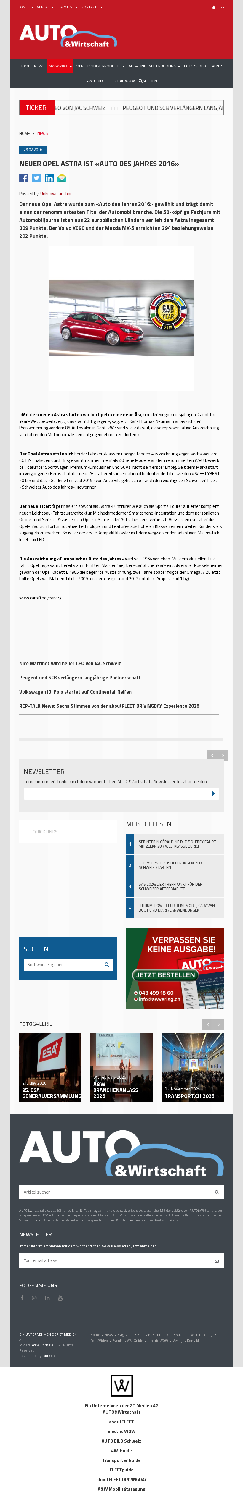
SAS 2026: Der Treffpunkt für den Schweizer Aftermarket (171, 886)
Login (221, 7)
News (110, 1334)
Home (96, 1334)
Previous (212, 755)
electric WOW (160, 1340)
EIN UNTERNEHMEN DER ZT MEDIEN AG (48, 1336)
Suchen (150, 81)
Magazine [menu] (125, 1334)
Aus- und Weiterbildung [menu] (194, 1334)
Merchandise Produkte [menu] (154, 1334)
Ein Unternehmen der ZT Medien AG (122, 1405)
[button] (60, 66)
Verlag (179, 1340)
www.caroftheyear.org (40, 597)
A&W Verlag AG (44, 1345)
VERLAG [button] (44, 7)
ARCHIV (66, 7)
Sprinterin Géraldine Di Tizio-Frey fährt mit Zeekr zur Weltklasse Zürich (177, 844)
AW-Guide (136, 1340)
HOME (23, 7)
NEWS (42, 133)
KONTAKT (89, 7)
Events (119, 1340)
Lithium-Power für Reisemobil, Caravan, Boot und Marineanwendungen (177, 908)
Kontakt (195, 1340)
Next (223, 755)
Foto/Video (100, 1340)
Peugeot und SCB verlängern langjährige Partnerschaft (143, 108)
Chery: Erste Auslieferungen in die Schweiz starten (172, 865)
